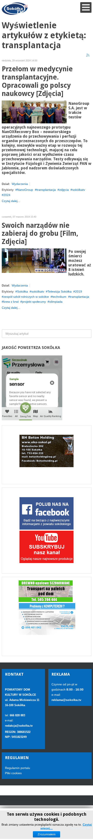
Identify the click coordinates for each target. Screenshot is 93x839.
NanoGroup (25, 189)
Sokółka (22, 291)
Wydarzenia (20, 184)
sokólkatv (78, 189)
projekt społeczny (34, 301)
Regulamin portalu (17, 768)
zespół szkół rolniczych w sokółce (26, 296)
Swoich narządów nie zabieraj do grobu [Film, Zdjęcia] (40, 233)
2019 (78, 291)
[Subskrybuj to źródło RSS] (88, 55)
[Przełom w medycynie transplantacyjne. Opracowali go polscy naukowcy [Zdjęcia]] (34, 111)
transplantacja (46, 189)
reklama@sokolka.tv (66, 700)
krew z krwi (11, 301)
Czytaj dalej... (11, 201)
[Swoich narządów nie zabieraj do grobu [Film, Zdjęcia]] (34, 260)
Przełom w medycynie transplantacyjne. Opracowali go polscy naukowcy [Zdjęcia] (37, 81)
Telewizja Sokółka (60, 291)
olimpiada (56, 301)
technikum (59, 296)
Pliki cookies (13, 773)
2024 (6, 195)
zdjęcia (64, 189)
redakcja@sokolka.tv (19, 725)
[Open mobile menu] (85, 7)
